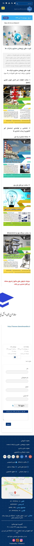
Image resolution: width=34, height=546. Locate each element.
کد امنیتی (25, 396)
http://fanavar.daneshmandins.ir (19, 326)
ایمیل (26, 387)
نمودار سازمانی (23, 472)
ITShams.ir (17, 544)
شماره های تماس (22, 467)
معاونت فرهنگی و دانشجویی (21, 452)
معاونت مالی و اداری (23, 448)
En (3, 3)
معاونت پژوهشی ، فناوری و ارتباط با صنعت (17, 444)
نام (27, 369)
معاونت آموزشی (25, 441)
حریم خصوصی (11, 462)
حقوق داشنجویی (10, 472)
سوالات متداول (11, 467)
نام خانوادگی (24, 378)
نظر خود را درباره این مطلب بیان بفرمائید (15, 411)
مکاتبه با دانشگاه (22, 462)
